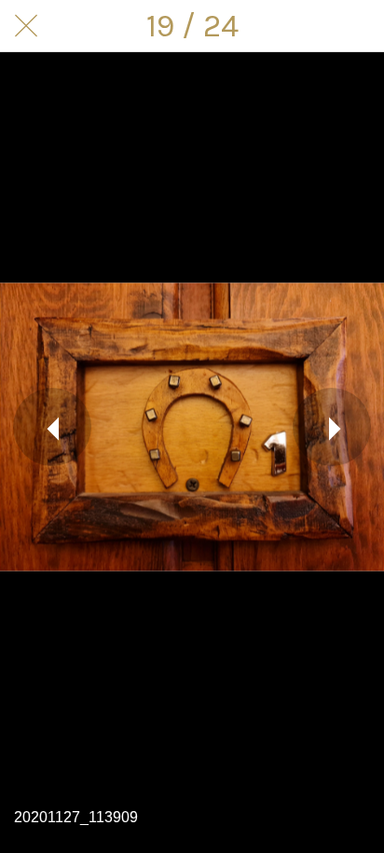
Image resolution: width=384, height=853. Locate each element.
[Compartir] (358, 26)
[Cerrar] (26, 26)
